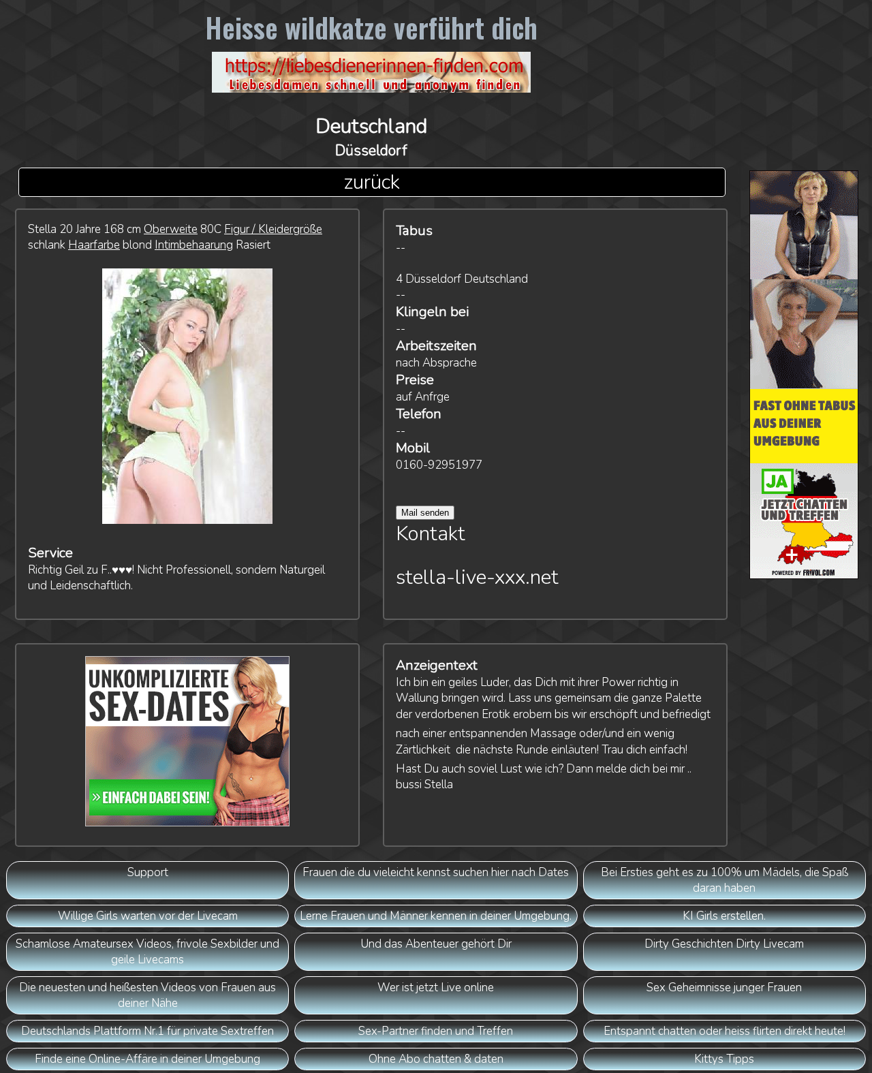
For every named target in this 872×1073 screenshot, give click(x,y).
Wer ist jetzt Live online (435, 987)
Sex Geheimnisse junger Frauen (724, 987)
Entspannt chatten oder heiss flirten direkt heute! (724, 1031)
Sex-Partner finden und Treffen (435, 1031)
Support (147, 872)
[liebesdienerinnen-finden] (371, 76)
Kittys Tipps (724, 1059)
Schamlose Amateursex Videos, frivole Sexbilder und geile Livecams (147, 951)
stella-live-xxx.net (477, 577)
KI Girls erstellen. (724, 916)
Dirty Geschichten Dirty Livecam (724, 944)
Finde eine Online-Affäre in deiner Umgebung (147, 1059)
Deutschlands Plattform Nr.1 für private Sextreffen (147, 1031)
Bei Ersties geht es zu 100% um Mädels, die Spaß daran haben (724, 880)
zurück (371, 182)
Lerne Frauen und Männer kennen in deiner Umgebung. (436, 916)
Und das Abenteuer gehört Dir (436, 944)
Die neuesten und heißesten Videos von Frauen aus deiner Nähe (147, 995)
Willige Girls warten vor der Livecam (148, 916)
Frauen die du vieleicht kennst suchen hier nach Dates (435, 872)
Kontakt (430, 534)
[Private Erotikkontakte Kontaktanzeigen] (804, 378)
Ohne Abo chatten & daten (436, 1059)
